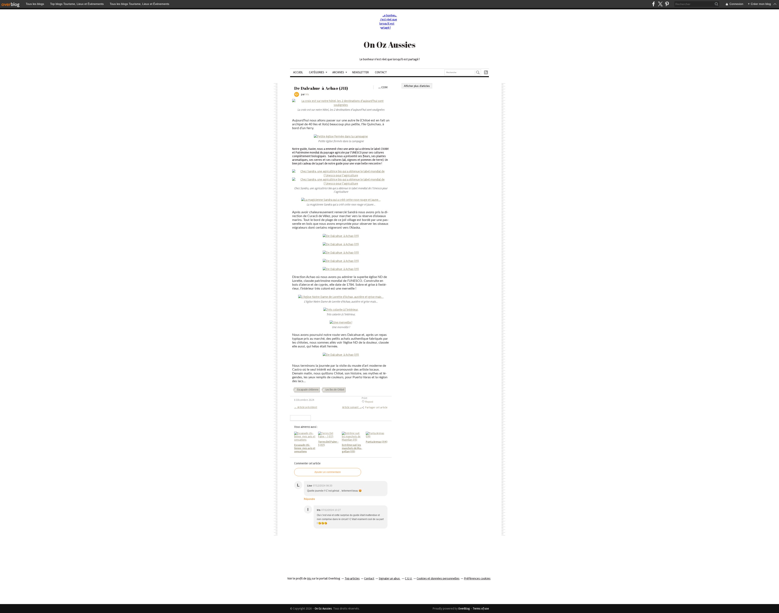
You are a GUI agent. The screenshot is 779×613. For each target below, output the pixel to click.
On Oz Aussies (389, 44)
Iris (309, 578)
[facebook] (653, 4)
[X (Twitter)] (660, 4)
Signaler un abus (389, 578)
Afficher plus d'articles (417, 86)
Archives (338, 72)
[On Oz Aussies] (389, 23)
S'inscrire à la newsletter (300, 418)
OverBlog (464, 608)
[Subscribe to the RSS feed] (486, 72)
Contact (381, 72)
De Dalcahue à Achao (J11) (321, 88)
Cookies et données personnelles (438, 578)
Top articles (352, 578)
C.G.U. (408, 578)
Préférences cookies (477, 578)
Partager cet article (376, 407)
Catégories (316, 72)
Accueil (298, 72)
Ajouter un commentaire (327, 472)
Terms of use (481, 608)
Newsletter (360, 72)
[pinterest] (666, 4)
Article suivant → (352, 407)
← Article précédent (305, 407)
